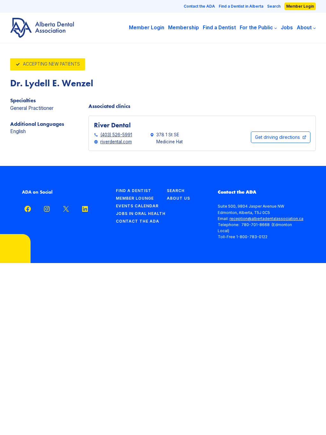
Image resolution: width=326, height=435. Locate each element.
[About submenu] (314, 27)
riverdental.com (116, 141)
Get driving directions (277, 137)
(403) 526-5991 (116, 134)
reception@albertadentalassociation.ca (266, 218)
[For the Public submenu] (275, 27)
